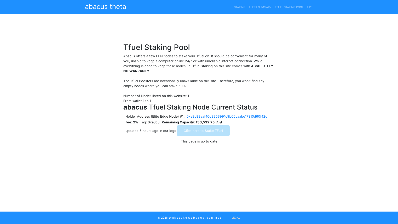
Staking (239, 7)
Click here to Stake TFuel (203, 131)
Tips (309, 7)
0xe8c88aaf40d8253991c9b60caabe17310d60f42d (227, 116)
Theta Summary (260, 7)
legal (236, 217)
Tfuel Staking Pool (289, 7)
